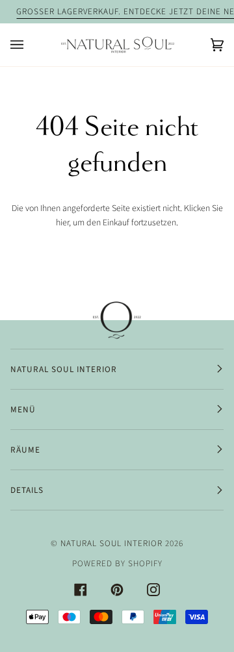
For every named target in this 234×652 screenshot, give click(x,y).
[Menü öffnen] (29, 44)
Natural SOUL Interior (111, 543)
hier (62, 222)
